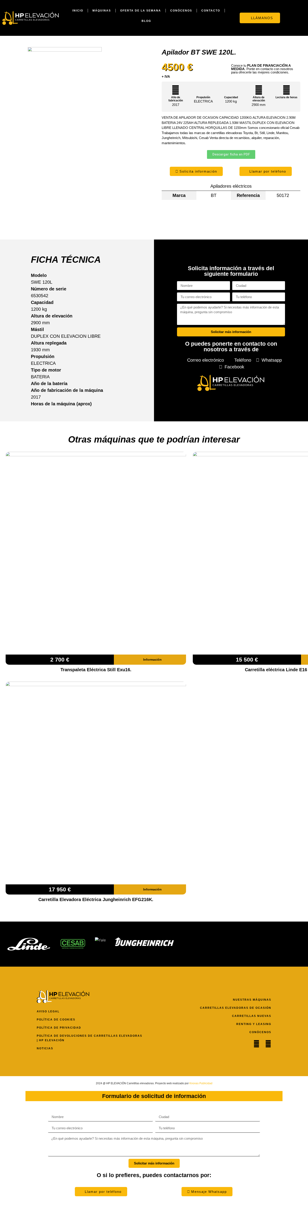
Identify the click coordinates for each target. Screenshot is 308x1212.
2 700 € (59, 659)
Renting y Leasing (253, 1024)
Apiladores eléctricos (231, 186)
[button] (295, 18)
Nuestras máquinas (252, 999)
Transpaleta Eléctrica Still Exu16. (95, 669)
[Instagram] (268, 1044)
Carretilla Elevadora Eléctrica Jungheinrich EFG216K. (95, 899)
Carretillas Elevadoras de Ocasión (235, 1007)
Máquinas (101, 10)
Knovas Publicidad (200, 1083)
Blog (146, 21)
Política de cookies (56, 1019)
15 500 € (247, 659)
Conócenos (181, 10)
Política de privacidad (59, 1027)
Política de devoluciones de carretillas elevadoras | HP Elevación (89, 1038)
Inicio (77, 10)
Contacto (210, 10)
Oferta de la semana (140, 10)
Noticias (45, 1048)
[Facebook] (256, 1044)
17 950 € (60, 889)
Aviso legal (48, 1011)
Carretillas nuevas (251, 1016)
